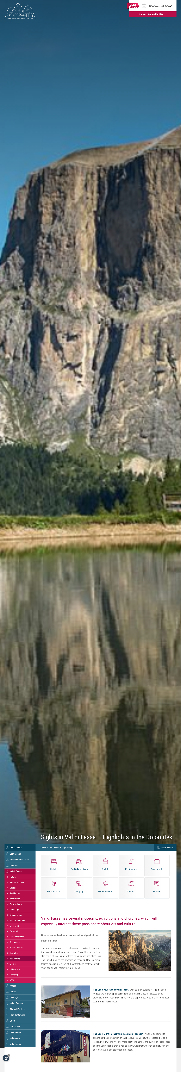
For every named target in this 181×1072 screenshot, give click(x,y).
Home (43, 848)
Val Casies (15, 1038)
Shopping (14, 975)
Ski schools (14, 926)
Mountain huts (16, 915)
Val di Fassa (16, 871)
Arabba (13, 986)
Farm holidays (16, 904)
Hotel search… (167, 848)
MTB (12, 980)
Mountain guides (17, 937)
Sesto (12, 1021)
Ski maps (13, 964)
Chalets (13, 888)
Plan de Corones (17, 1015)
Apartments (15, 899)
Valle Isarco (15, 1044)
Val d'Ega (14, 997)
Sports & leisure (16, 948)
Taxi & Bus (14, 953)
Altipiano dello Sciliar (19, 859)
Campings (14, 910)
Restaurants (15, 942)
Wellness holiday (17, 920)
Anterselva (15, 1026)
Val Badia (14, 865)
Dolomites (16, 847)
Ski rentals (14, 931)
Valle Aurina (15, 1032)
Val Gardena (15, 854)
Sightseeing (15, 958)
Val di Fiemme (16, 1003)
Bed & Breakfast (17, 882)
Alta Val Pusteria (17, 1009)
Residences (15, 893)
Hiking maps (15, 969)
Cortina (13, 991)
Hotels (13, 877)
